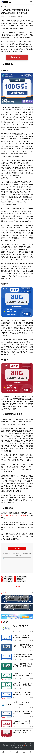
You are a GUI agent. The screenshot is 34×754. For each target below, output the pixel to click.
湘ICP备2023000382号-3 (17, 745)
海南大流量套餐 (8, 576)
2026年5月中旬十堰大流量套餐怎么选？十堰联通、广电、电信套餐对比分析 (22, 722)
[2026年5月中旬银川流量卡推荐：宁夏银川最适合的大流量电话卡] (6, 714)
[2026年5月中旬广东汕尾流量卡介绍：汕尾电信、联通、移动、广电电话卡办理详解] (6, 676)
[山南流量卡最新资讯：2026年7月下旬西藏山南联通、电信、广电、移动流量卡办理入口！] (6, 657)
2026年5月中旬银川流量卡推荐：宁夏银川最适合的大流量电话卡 (22, 713)
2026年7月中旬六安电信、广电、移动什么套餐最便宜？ (22, 636)
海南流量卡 (20, 579)
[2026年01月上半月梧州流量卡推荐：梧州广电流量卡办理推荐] (6, 647)
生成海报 (6, 592)
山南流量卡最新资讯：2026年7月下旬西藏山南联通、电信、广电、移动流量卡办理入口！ (23, 656)
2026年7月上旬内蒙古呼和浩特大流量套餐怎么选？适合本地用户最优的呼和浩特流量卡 (22, 694)
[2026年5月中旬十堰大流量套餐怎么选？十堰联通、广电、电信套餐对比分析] (6, 723)
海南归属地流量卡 (21, 576)
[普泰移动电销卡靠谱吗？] (6, 628)
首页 (2, 6)
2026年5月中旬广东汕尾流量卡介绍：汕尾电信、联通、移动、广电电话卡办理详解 (22, 675)
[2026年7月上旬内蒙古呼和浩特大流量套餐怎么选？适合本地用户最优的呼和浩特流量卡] (6, 695)
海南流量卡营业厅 (17, 57)
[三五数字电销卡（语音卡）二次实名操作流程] (6, 704)
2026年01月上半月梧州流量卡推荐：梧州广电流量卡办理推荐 (23, 646)
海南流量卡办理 (8, 581)
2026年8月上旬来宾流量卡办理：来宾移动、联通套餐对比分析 (22, 684)
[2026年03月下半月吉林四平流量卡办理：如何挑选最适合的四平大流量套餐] (6, 733)
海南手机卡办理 (8, 579)
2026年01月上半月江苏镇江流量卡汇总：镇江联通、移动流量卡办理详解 (23, 665)
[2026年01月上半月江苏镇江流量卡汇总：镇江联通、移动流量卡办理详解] (6, 666)
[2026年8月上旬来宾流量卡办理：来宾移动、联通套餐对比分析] (6, 685)
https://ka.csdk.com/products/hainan (13, 515)
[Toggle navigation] (31, 2)
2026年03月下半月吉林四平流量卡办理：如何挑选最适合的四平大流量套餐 (22, 732)
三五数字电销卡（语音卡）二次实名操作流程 (22, 703)
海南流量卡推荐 (21, 581)
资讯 (19, 17)
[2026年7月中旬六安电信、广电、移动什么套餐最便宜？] (6, 638)
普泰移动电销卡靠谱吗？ (21, 626)
